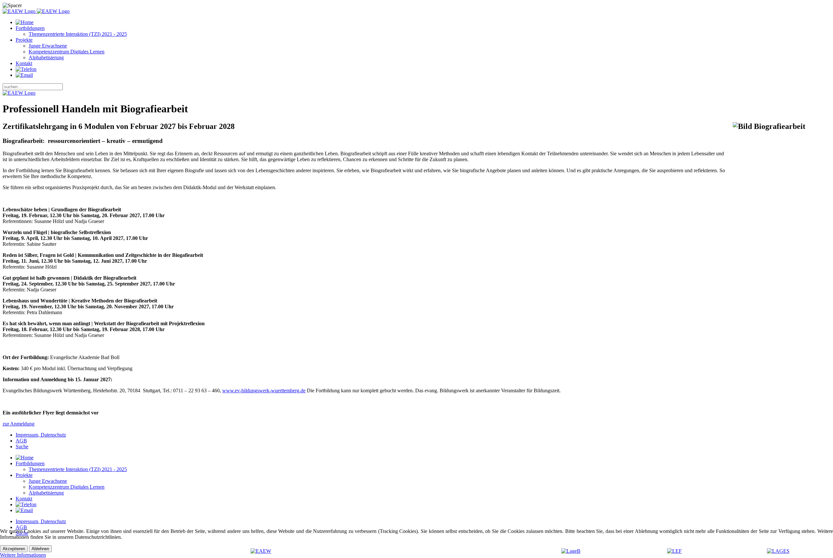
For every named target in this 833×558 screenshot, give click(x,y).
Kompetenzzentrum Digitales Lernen (66, 51)
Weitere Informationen (23, 555)
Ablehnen (40, 548)
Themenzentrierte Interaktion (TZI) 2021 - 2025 (78, 34)
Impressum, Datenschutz (41, 435)
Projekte (24, 40)
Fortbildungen (30, 28)
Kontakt (24, 63)
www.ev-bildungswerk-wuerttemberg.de (264, 390)
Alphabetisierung (46, 57)
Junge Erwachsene (48, 46)
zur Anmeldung (18, 423)
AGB (21, 440)
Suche (22, 446)
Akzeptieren (14, 548)
